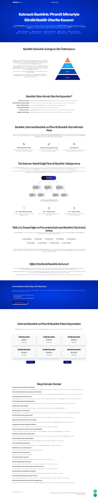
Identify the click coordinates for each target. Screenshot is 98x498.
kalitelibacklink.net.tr (19, 491)
